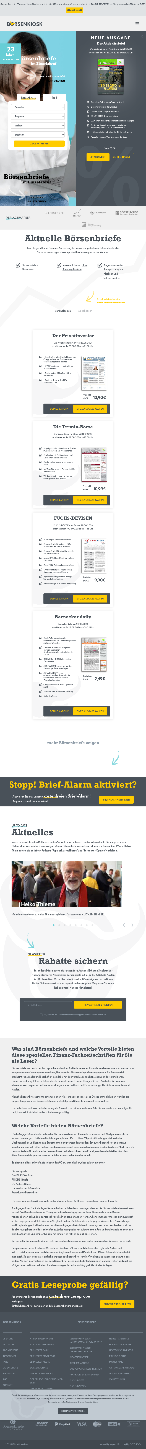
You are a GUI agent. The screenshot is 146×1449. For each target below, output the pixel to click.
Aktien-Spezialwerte (41, 1338)
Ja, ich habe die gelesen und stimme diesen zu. (75, 1014)
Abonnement (10, 1350)
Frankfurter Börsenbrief (84, 1374)
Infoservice (9, 1356)
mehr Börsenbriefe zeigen (73, 743)
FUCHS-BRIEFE (76, 1380)
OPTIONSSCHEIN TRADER (122, 1367)
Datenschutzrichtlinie (87, 1401)
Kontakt (7, 1385)
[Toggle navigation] (137, 24)
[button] (54, 97)
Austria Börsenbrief (42, 1344)
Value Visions (117, 1379)
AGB (5, 1379)
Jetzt (97, 157)
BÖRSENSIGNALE (39, 1367)
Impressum (9, 1373)
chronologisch (63, 310)
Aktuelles (8, 1344)
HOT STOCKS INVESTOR (121, 1350)
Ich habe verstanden (73, 1411)
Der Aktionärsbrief (41, 1373)
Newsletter (98, 1005)
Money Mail (116, 1361)
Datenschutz (10, 1367)
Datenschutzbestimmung (69, 1014)
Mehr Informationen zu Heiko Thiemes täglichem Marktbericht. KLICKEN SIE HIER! (58, 914)
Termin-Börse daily (120, 1373)
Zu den (117, 1304)
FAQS (5, 1361)
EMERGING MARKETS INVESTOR (85, 1368)
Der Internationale (41, 1388)
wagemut (114, 1444)
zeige (39, 143)
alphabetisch (85, 310)
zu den (121, 157)
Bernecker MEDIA (40, 1361)
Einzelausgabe (90, 408)
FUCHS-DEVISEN (77, 1386)
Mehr (56, 80)
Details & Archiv (59, 408)
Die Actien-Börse (78, 1357)
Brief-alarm (116, 799)
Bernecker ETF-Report (42, 1356)
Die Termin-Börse (79, 1363)
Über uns (8, 1338)
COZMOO (135, 1444)
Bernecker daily (39, 1350)
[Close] (141, 35)
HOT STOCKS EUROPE (120, 1344)
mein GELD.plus (117, 1356)
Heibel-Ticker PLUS (119, 1338)
